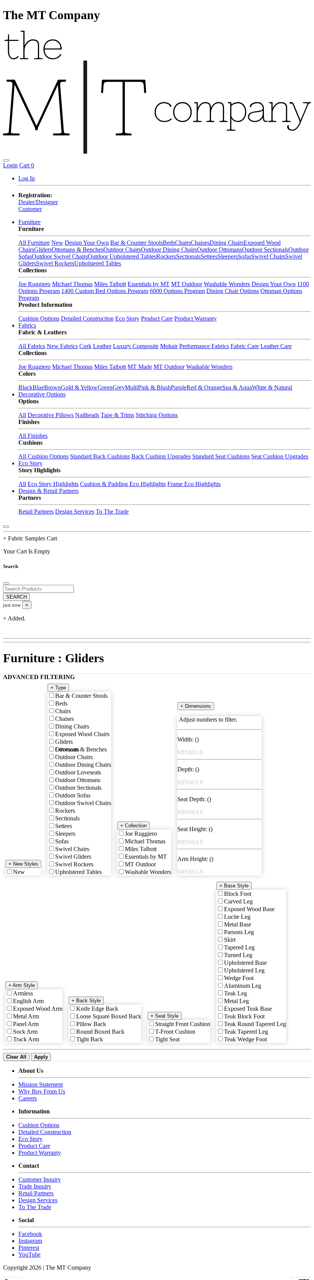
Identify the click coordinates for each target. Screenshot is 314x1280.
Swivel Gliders (73, 856)
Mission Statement (40, 1084)
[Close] (6, 526)
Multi (131, 387)
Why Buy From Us (41, 1091)
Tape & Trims (117, 415)
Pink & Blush (154, 387)
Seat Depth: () (194, 799)
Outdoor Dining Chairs (169, 249)
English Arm (28, 1001)
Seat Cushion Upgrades (279, 456)
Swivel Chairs (268, 256)
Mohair (169, 346)
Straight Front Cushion (182, 1024)
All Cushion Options (43, 456)
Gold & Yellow (79, 387)
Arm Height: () (195, 859)
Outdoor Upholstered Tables (122, 256)
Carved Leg (238, 901)
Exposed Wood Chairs (82, 734)
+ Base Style (234, 886)
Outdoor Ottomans (219, 249)
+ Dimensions (195, 706)
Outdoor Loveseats (78, 772)
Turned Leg (238, 955)
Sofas (244, 256)
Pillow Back (91, 1024)
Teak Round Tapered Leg (255, 1024)
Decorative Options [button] (41, 394)
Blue (38, 387)
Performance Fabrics (204, 346)
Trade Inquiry (34, 1186)
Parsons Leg (239, 932)
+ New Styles (23, 864)
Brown (52, 387)
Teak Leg (235, 993)
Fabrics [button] (27, 325)
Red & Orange (204, 387)
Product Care (157, 318)
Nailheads (87, 415)
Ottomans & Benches (77, 249)
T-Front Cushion (175, 1031)
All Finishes (32, 435)
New (57, 242)
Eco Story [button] (30, 463)
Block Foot (237, 893)
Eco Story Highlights (53, 484)
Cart (26, 165)
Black (25, 387)
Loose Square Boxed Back (108, 1016)
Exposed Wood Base (249, 909)
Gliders (43, 249)
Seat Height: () (195, 829)
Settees (209, 256)
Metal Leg (236, 1001)
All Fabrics (31, 346)
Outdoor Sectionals (265, 249)
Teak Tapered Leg (246, 1031)
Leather (102, 346)
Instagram (30, 1240)
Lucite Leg (237, 916)
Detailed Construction (87, 318)
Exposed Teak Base (248, 1008)
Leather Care (276, 346)
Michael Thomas (72, 284)
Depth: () (188, 769)
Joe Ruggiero (34, 284)
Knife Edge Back (97, 1008)
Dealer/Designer (38, 202)
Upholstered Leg (244, 970)
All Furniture (34, 242)
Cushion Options (38, 318)
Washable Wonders (227, 284)
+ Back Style (86, 1000)
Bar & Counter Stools (136, 242)
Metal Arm (26, 1016)
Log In (26, 178)
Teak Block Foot (244, 1016)
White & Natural (272, 387)
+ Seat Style (164, 1016)
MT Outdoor (186, 284)
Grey (119, 387)
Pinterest (28, 1247)
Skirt (230, 939)
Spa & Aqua (237, 387)
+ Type (58, 688)
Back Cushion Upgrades (161, 456)
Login (10, 165)
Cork (85, 346)
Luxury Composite (136, 346)
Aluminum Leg (242, 985)
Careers (27, 1098)
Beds (169, 242)
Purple (178, 387)
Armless (23, 993)
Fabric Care (245, 346)
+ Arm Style (21, 985)
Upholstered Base (245, 962)
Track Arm (26, 1039)
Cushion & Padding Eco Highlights (123, 484)
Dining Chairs (226, 242)
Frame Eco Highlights (194, 484)
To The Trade (112, 511)
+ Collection (133, 825)
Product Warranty (195, 318)
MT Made (140, 366)
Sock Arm (25, 1031)
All (22, 415)
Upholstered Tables (97, 263)
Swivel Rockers (55, 263)
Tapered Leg (239, 947)
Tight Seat (167, 1039)
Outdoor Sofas (72, 795)
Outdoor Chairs (122, 249)
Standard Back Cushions (100, 456)
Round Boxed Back (100, 1031)
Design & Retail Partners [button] (48, 491)
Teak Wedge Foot (245, 1039)
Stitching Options (157, 415)
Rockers (166, 256)
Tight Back (89, 1039)
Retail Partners (36, 511)
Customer (30, 209)
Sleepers (228, 256)
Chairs (183, 242)
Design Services (74, 511)
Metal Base (237, 924)
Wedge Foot (238, 978)
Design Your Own (87, 242)
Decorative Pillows (51, 415)
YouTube (29, 1254)
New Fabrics (62, 346)
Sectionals (188, 256)
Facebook (30, 1234)
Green (105, 387)
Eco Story (127, 318)
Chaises (200, 242)
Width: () (188, 739)
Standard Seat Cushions (221, 456)
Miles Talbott (110, 284)
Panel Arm (26, 1024)
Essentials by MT (149, 284)
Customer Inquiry (39, 1179)
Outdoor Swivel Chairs (60, 256)
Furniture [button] (29, 222)
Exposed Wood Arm (37, 1008)
